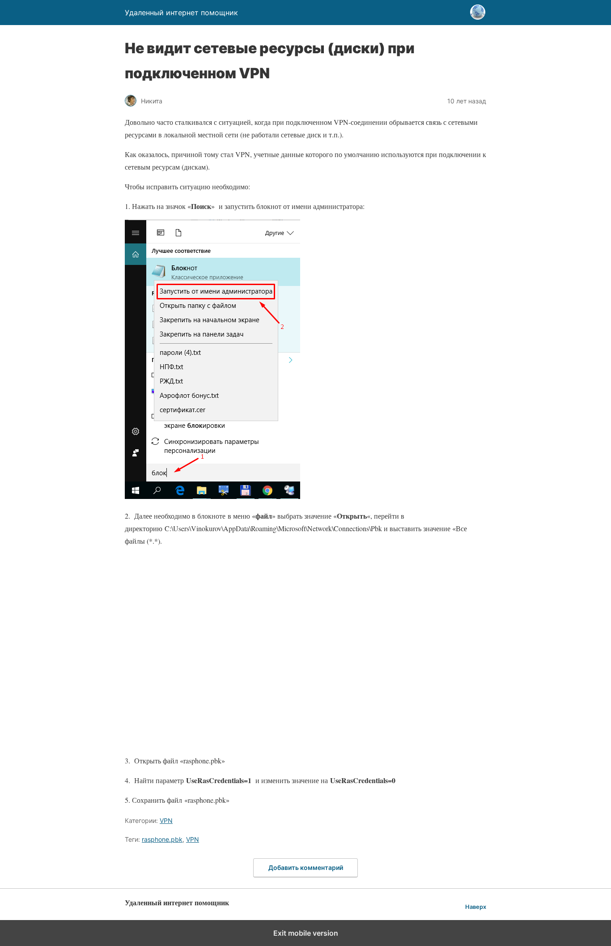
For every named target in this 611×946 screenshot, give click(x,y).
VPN (166, 820)
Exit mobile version (305, 933)
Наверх (475, 906)
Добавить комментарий (305, 867)
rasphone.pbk (162, 839)
